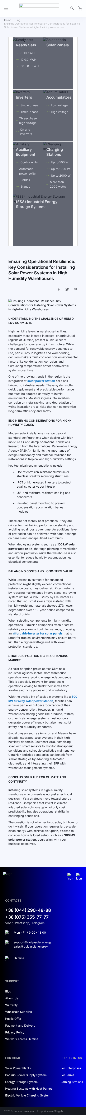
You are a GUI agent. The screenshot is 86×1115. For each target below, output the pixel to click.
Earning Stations (72, 1082)
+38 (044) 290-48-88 (28, 910)
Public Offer (13, 1018)
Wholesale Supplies (18, 1011)
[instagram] (70, 877)
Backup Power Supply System (26, 1075)
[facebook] (79, 877)
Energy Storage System (21, 1082)
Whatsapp (22, 923)
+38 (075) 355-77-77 (27, 917)
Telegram (38, 923)
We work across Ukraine (21, 1039)
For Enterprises (71, 1068)
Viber (9, 923)
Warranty (11, 1005)
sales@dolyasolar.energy (31, 946)
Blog (17, 20)
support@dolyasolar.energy (33, 942)
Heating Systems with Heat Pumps (28, 1088)
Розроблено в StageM (50, 1111)
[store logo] (39, 8)
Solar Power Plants (18, 1068)
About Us (11, 998)
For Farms (67, 1075)
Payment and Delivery (20, 1025)
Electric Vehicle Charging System (27, 1095)
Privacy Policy (14, 1032)
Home (7, 20)
